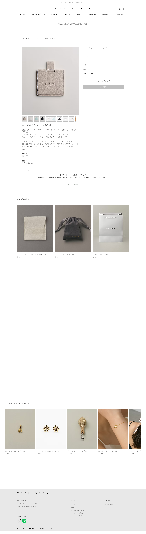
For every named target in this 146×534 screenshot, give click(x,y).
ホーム (25, 38)
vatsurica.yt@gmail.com (28, 506)
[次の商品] (144, 428)
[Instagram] (19, 520)
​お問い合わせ (75, 507)
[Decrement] (85, 73)
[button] (123, 9)
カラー (86, 61)
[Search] (120, 9)
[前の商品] (1, 428)
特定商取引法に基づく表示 (79, 510)
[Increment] (92, 73)
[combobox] (103, 65)
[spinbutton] (88, 73)
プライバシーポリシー (78, 513)
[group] (73, 231)
